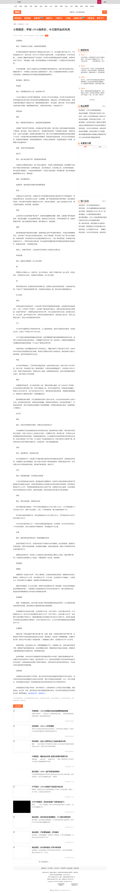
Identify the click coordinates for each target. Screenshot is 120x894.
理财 (61, 6)
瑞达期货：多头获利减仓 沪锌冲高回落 (46, 847)
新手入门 (100, 18)
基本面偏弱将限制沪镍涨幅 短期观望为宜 (92, 134)
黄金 (46, 6)
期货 (56, 6)
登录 (99, 2)
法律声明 (63, 868)
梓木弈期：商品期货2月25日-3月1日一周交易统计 (95, 211)
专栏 (46, 35)
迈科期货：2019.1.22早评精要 (43, 726)
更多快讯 (92, 99)
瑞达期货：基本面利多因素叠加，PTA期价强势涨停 (51, 817)
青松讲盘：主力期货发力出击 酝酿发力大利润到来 (97, 229)
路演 (81, 6)
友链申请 (76, 868)
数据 (36, 6)
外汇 (51, 6)
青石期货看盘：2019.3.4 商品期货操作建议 (93, 217)
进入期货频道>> (44, 862)
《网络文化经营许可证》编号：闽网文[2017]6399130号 (60, 879)
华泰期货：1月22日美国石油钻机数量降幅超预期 (50, 711)
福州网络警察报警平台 (61, 884)
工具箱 (67, 18)
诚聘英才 (43, 868)
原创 (66, 6)
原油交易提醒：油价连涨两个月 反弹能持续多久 (95, 131)
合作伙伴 (56, 868)
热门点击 (85, 201)
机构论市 (21, 24)
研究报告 (27, 18)
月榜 (99, 147)
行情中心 (59, 18)
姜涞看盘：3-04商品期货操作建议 (90, 214)
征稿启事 (69, 868)
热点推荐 (85, 106)
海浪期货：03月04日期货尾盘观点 (90, 110)
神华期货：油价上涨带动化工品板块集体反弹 (49, 741)
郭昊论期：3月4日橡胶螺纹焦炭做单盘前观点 (94, 208)
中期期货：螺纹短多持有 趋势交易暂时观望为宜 (50, 756)
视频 (76, 6)
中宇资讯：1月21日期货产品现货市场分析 (47, 787)
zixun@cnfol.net (66, 874)
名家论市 (37, 18)
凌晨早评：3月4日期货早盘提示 (89, 205)
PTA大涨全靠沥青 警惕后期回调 (89, 137)
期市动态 (18, 18)
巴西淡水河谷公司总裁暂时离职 (89, 220)
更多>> (104, 106)
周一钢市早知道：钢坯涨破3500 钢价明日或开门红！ (96, 223)
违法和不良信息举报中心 (74, 884)
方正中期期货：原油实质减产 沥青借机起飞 (48, 802)
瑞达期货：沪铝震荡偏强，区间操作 (45, 832)
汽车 (71, 6)
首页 (15, 6)
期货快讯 (85, 50)
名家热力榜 (77, 18)
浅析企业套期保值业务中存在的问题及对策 (93, 125)
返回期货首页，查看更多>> (37, 693)
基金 (41, 6)
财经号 (92, 6)
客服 (105, 2)
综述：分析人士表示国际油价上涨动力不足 (93, 116)
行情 (31, 6)
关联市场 (90, 18)
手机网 (19, 2)
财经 (20, 6)
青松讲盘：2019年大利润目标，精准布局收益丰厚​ (95, 128)
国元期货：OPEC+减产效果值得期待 (45, 772)
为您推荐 (18, 706)
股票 (25, 6)
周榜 (85, 146)
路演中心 (49, 18)
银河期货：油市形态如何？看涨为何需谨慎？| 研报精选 (97, 122)
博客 (86, 6)
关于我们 (50, 868)
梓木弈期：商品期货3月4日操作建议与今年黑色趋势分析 (97, 226)
